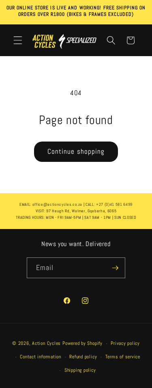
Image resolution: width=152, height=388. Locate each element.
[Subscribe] (115, 268)
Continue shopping (76, 151)
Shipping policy (80, 370)
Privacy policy (125, 343)
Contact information (40, 356)
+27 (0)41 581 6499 (114, 204)
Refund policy (83, 356)
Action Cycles (46, 343)
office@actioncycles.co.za (57, 204)
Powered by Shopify (82, 343)
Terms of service (122, 356)
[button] (18, 40)
